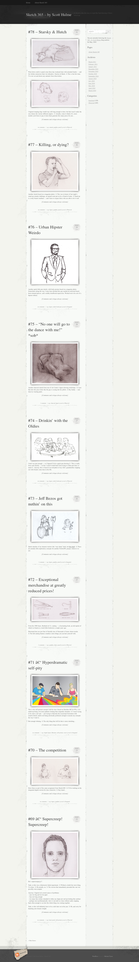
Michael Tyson (108, 956)
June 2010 (92, 83)
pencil (59, 127)
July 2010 (92, 81)
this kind (71, 547)
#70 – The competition (47, 750)
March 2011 (92, 62)
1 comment (43, 403)
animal (51, 127)
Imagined (69, 307)
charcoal (53, 403)
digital (45, 732)
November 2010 (93, 71)
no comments (41, 127)
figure (51, 210)
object (55, 645)
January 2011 (93, 67)
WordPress (95, 956)
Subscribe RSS (20, 955)
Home (28, 2)
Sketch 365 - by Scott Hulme (99, 39)
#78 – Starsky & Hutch (47, 31)
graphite (56, 127)
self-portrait (60, 732)
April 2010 (92, 88)
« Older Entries (32, 940)
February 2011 (93, 64)
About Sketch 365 (41, 2)
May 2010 (92, 86)
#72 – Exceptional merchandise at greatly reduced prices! (47, 584)
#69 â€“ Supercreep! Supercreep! (45, 821)
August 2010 (92, 79)
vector (65, 732)
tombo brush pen (57, 307)
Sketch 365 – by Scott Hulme (48, 14)
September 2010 (93, 76)
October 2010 (93, 74)
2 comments (41, 645)
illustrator (54, 732)
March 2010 (92, 91)
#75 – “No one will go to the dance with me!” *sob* (49, 329)
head (50, 920)
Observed (69, 127)
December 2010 (93, 69)
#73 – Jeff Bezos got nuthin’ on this (45, 501)
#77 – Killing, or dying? (48, 144)
